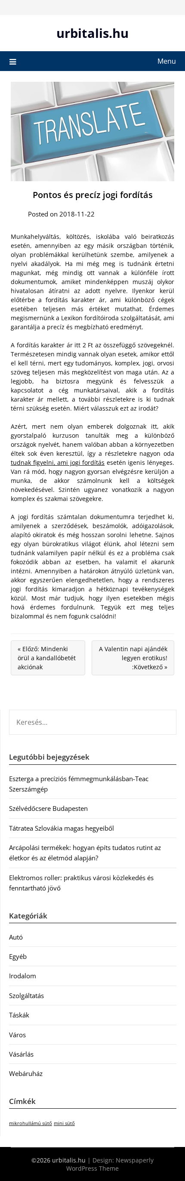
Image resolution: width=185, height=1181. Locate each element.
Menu (166, 61)
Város (17, 1034)
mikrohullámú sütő (30, 1123)
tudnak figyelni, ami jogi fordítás (58, 462)
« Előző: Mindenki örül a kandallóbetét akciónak (47, 658)
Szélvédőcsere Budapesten (48, 808)
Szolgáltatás (26, 995)
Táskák (19, 1015)
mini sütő (64, 1123)
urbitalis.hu (92, 33)
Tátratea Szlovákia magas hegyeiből (61, 828)
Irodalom (22, 975)
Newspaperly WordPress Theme (110, 1164)
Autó (16, 937)
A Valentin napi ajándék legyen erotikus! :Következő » (133, 658)
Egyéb (18, 956)
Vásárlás (21, 1054)
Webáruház (26, 1073)
